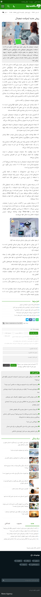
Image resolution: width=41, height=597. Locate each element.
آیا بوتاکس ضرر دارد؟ (32, 422)
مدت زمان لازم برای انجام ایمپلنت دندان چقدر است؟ (26, 315)
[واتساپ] (37, 319)
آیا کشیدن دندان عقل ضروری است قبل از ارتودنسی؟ (26, 310)
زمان (31, 329)
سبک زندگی (36, 438)
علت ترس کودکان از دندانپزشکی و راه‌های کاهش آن (16, 458)
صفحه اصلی (37, 2)
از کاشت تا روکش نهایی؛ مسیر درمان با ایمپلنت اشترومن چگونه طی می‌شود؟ (20, 528)
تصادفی (7, 523)
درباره (24, 564)
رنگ (28, 561)
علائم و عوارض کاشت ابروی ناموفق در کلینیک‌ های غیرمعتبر (22, 397)
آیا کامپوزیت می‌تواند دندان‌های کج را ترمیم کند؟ (27, 312)
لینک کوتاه (25, 323)
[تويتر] (27, 319)
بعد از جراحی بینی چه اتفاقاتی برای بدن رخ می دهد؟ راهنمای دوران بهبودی (21, 539)
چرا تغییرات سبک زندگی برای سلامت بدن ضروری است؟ (15, 473)
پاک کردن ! (6, 365)
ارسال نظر (13, 365)
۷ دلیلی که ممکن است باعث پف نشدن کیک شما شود (16, 496)
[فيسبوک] (30, 319)
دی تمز (31, 590)
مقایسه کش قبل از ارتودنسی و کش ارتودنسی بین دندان (25, 307)
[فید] (1, 2)
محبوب (19, 523)
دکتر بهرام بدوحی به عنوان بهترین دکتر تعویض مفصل (23, 409)
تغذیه (18, 561)
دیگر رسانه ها (25, 2)
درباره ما (31, 2)
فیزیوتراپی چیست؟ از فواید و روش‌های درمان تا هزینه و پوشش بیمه (22, 533)
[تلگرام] (33, 319)
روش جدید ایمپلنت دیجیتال (27, 18)
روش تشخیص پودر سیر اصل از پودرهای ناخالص (25, 431)
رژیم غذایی (35, 564)
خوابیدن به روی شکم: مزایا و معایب (20, 489)
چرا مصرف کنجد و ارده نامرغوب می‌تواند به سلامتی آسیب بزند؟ (21, 384)
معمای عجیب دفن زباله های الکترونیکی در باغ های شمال (22, 426)
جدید (32, 523)
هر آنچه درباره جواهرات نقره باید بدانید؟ (19, 450)
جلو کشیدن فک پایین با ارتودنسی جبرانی (29, 305)
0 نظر (6, 12)
